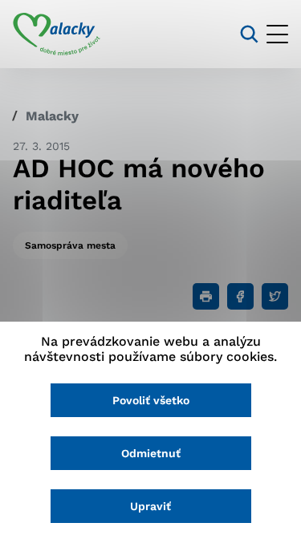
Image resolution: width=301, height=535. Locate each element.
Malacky (52, 116)
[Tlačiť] (206, 296)
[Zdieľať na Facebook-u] (240, 296)
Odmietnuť (151, 453)
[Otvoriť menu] (277, 34)
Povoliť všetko (150, 400)
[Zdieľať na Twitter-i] (275, 296)
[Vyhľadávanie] (249, 34)
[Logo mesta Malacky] (56, 34)
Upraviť (150, 506)
